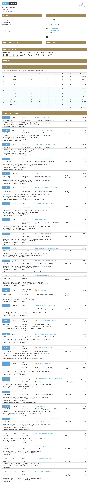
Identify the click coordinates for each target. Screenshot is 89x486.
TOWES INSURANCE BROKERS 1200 (45, 334)
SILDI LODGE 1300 (40, 406)
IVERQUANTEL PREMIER (44, 363)
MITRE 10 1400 (39, 392)
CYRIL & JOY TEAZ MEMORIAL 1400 (45, 144)
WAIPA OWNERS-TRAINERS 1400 (44, 159)
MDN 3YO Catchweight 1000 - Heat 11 (46, 433)
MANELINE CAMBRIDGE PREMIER (47, 320)
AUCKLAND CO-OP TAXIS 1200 (44, 203)
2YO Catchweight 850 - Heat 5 (44, 458)
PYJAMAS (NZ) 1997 (54, 31)
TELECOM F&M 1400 (41, 219)
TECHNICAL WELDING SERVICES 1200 (46, 261)
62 (9, 20)
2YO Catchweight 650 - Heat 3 (44, 471)
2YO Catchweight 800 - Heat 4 (44, 446)
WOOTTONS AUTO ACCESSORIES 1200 (46, 248)
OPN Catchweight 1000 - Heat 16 (45, 275)
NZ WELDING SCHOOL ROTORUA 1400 (46, 187)
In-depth (5, 3)
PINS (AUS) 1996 (53, 28)
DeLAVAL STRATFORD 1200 (43, 234)
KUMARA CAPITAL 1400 (42, 117)
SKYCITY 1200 (39, 173)
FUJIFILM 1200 (42, 290)
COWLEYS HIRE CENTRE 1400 (43, 130)
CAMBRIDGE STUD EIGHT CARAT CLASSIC (50, 379)
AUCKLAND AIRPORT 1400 (45, 347)
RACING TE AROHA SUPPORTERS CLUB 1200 (48, 419)
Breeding (13, 3)
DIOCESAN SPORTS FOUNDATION (45, 305)
